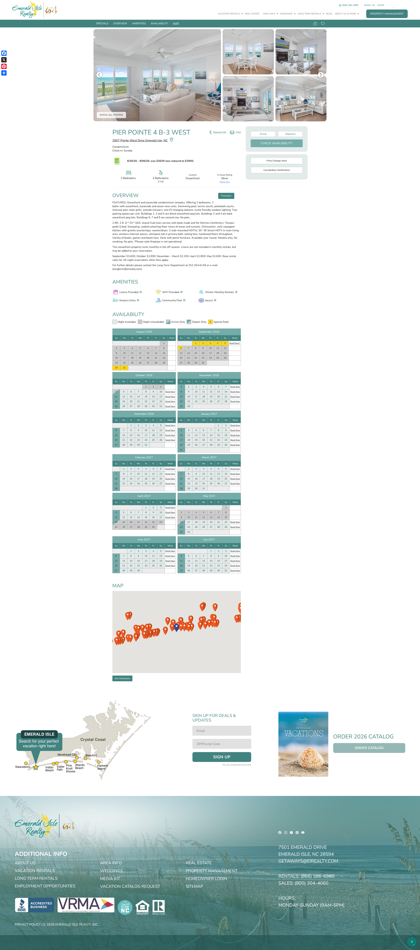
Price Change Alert (277, 160)
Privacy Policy (28, 924)
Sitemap (194, 886)
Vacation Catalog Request (130, 886)
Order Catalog (369, 748)
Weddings (286, 13)
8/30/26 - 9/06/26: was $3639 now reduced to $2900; (160, 161)
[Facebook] (4, 53)
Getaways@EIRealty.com (308, 861)
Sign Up (222, 757)
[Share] (4, 73)
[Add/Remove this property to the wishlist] (322, 23)
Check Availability (277, 143)
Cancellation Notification (276, 170)
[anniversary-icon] (50, 10)
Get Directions (122, 678)
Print (235, 133)
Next (320, 75)
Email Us (369, 5)
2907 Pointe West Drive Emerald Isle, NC (140, 140)
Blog (329, 13)
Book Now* (234, 343)
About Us (25, 863)
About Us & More (346, 13)
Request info (219, 132)
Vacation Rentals (229, 13)
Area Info (269, 13)
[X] (4, 60)
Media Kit (110, 879)
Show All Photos (111, 114)
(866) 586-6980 (350, 5)
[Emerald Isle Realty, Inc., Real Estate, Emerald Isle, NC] (34, 905)
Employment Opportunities (45, 886)
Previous (99, 75)
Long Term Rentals (310, 13)
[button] (176, 628)
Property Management (387, 14)
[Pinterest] (4, 66)
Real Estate (252, 13)
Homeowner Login (206, 879)
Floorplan (226, 195)
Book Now (170, 391)
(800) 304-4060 (311, 883)
